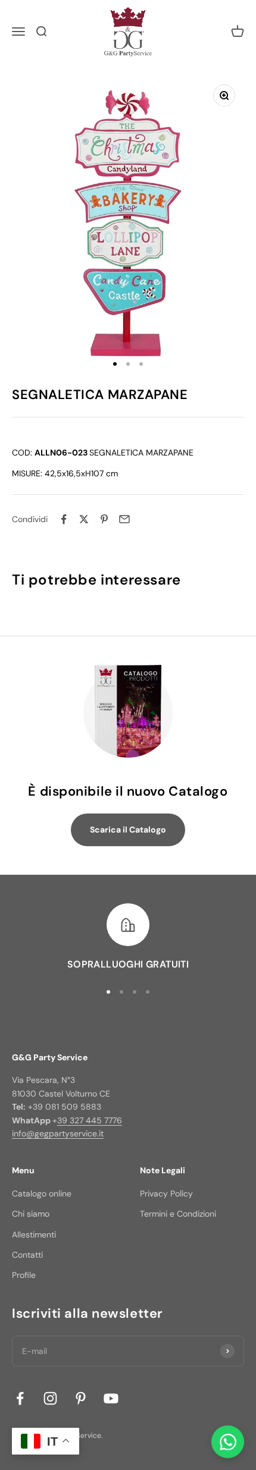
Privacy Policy (166, 1193)
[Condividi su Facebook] (64, 519)
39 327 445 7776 (89, 1120)
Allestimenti (34, 1234)
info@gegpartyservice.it (58, 1133)
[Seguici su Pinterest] (81, 1398)
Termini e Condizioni (178, 1213)
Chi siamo (30, 1213)
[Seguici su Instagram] (50, 1398)
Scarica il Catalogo (128, 829)
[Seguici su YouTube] (111, 1398)
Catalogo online (41, 1193)
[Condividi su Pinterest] (104, 519)
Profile (24, 1275)
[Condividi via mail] (124, 519)
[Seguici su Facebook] (20, 1398)
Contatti (27, 1254)
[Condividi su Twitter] (84, 519)
